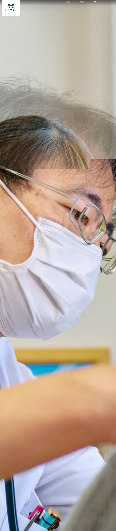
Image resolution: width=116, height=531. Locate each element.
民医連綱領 (95, 2)
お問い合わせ (111, 1)
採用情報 (68, 2)
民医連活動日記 (81, 2)
